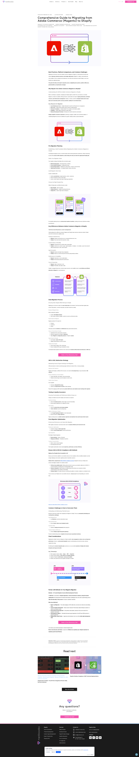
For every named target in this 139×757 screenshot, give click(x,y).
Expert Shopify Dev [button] (48, 736)
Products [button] (63, 1)
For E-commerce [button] (63, 738)
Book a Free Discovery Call (70, 355)
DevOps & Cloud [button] (62, 731)
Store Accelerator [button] (48, 729)
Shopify (46, 727)
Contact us (130, 1)
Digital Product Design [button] (64, 734)
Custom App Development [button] (50, 734)
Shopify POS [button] (47, 738)
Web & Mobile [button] (62, 729)
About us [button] (81, 1)
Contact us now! (69, 716)
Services (61, 727)
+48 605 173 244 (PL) (80, 729)
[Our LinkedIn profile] (90, 737)
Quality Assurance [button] (63, 736)
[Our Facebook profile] (97, 737)
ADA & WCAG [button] (62, 743)
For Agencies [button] (62, 740)
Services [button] (57, 1)
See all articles (69, 689)
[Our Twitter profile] (93, 737)
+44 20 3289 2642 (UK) (80, 732)
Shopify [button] (51, 1)
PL (119, 1)
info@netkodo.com (79, 734)
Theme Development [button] (48, 731)
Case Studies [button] (71, 1)
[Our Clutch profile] (100, 737)
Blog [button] (76, 1)
